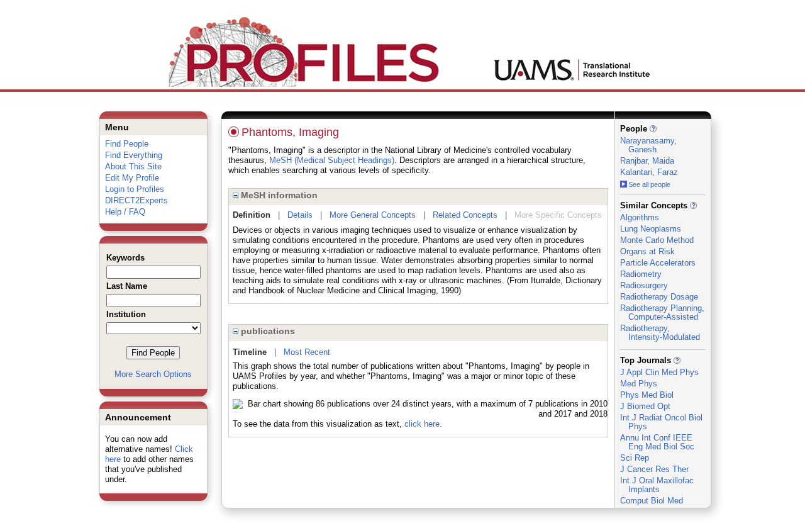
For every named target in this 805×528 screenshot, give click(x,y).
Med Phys (638, 383)
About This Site (133, 166)
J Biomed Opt (645, 406)
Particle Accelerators (658, 262)
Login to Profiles (134, 189)
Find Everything (133, 155)
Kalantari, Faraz (649, 172)
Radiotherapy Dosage (659, 296)
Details (300, 215)
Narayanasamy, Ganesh (648, 145)
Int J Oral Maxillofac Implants (657, 485)
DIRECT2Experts (136, 200)
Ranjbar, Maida (647, 161)
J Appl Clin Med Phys (659, 372)
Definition (251, 215)
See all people (649, 184)
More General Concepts (373, 215)
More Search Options (153, 374)
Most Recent (307, 352)
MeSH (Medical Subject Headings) (331, 160)
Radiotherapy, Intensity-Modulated (660, 332)
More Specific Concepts (558, 215)
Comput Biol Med (651, 500)
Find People (126, 144)
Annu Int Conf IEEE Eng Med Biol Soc (657, 442)
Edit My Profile (132, 178)
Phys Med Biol (647, 395)
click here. (423, 424)
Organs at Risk (647, 251)
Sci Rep (634, 458)
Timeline (250, 352)
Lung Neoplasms (650, 228)
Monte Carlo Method (657, 240)
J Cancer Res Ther (654, 469)
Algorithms (639, 217)
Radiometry (641, 274)
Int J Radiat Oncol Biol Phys (661, 422)
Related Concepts (465, 215)
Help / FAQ (125, 211)
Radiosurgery (644, 285)
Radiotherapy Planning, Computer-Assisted (662, 312)
